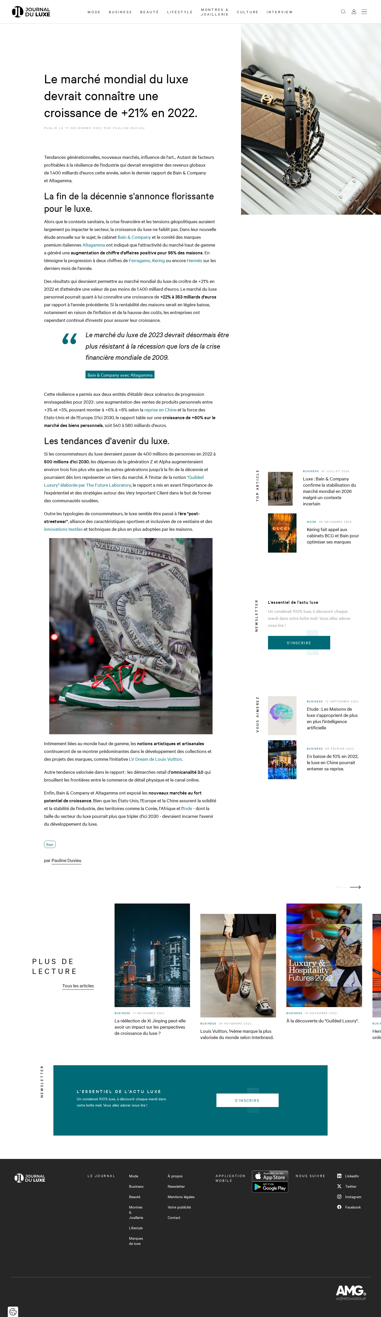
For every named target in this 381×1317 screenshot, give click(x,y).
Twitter (350, 1186)
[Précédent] (341, 887)
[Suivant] (355, 887)
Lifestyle (180, 11)
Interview (280, 11)
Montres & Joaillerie (215, 11)
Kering (158, 260)
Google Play (270, 1187)
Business (120, 11)
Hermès (194, 260)
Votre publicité (179, 1207)
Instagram (353, 1196)
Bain (49, 844)
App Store (270, 1176)
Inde (187, 808)
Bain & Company (134, 237)
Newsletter (176, 1186)
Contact (174, 1217)
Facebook (353, 1207)
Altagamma (93, 245)
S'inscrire (299, 642)
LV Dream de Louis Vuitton (155, 759)
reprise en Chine (160, 409)
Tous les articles (78, 985)
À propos (175, 1175)
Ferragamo (139, 260)
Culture (248, 11)
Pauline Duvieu (129, 128)
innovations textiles (63, 529)
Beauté (149, 11)
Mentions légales (181, 1196)
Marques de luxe (136, 1240)
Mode (94, 11)
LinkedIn (352, 1175)
